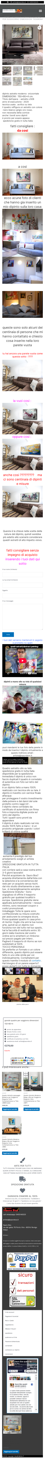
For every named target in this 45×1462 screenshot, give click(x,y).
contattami (8, 1345)
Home (7, 17)
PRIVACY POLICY (10, 1329)
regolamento (9, 1325)
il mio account (9, 1312)
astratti (16, 17)
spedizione (8, 1333)
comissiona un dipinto (12, 1350)
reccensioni (9, 1354)
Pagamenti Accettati (11, 1316)
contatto (36, 960)
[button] (40, 10)
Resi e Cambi (9, 1320)
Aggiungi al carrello (10, 1109)
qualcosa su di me (11, 1337)
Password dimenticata (12, 1341)
